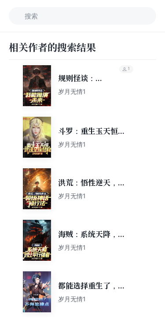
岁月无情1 (72, 91)
